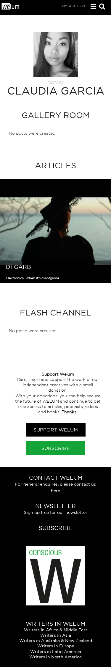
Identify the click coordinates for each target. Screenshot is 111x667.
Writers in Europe (55, 646)
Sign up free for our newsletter (55, 512)
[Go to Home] (10, 8)
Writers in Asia (55, 635)
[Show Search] (100, 7)
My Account (74, 6)
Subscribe (55, 448)
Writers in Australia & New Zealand (55, 640)
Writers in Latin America (55, 651)
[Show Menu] (92, 6)
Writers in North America (55, 657)
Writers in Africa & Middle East (55, 629)
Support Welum (55, 429)
